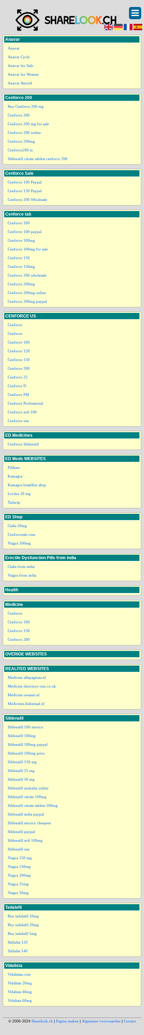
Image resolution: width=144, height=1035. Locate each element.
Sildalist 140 (18, 951)
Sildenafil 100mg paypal (28, 744)
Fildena (14, 467)
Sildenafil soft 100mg (25, 840)
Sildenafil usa (18, 849)
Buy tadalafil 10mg (23, 916)
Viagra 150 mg (20, 858)
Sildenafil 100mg (22, 736)
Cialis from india (21, 566)
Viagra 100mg (19, 543)
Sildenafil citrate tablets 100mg (33, 805)
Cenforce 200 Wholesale (27, 199)
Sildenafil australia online (28, 788)
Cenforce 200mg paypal (27, 301)
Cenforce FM (18, 394)
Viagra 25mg (18, 884)
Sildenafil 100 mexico (25, 727)
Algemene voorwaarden (101, 1021)
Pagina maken (67, 1021)
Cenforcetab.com (21, 534)
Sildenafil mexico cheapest (29, 823)
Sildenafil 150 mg (22, 762)
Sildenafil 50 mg (21, 779)
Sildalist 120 (18, 942)
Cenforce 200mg (21, 141)
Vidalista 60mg (20, 1000)
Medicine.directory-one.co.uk (32, 686)
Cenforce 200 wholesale (27, 275)
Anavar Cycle (19, 57)
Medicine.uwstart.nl (23, 695)
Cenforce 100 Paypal (25, 182)
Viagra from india (22, 575)
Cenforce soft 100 (22, 412)
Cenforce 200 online (24, 132)
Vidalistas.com (19, 974)
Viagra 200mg (19, 875)
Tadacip (14, 502)
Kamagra (15, 476)
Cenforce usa (18, 421)
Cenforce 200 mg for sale (28, 124)
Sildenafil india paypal (26, 814)
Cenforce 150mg (21, 266)
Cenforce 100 (19, 223)
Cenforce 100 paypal (25, 232)
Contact (130, 1021)
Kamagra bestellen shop (27, 485)
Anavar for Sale (20, 65)
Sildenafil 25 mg (21, 770)
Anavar (14, 48)
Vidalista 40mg (20, 992)
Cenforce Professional (25, 403)
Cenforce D (17, 386)
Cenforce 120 (19, 351)
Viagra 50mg (18, 893)
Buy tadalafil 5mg (22, 933)
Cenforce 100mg (21, 240)
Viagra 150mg (19, 866)
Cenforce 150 (19, 258)
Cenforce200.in (20, 150)
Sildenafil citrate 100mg (27, 797)
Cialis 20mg (17, 526)
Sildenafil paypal (21, 832)
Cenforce (15, 325)
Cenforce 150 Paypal (25, 191)
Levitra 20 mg (19, 494)
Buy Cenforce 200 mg (26, 106)
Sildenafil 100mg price (26, 753)
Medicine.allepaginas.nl (27, 677)
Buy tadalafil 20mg (23, 925)
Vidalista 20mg (20, 983)
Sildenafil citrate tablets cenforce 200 (37, 159)
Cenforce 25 (18, 377)
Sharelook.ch (42, 1021)
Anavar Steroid (20, 83)
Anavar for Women (23, 74)
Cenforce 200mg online (27, 293)
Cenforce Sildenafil (23, 444)
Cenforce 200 (19, 115)
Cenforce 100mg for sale (28, 249)
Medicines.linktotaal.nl (26, 704)
